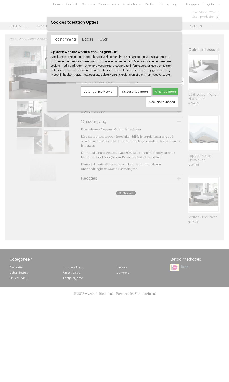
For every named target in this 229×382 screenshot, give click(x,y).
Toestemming (65, 39)
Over (104, 39)
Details (87, 39)
